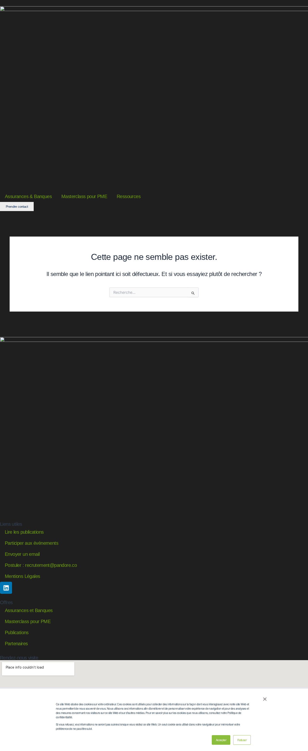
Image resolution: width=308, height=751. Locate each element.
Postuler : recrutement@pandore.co (41, 565)
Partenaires (16, 643)
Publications (17, 632)
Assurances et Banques (28, 610)
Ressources (129, 196)
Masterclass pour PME (84, 196)
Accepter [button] (221, 740)
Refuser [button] (242, 740)
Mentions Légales (22, 576)
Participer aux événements (31, 543)
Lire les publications (24, 532)
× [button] (264, 697)
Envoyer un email (22, 554)
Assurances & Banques (28, 196)
